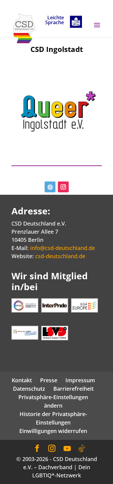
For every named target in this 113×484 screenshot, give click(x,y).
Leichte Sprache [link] (54, 20)
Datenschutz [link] (29, 388)
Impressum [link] (80, 380)
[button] (97, 29)
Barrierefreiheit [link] (73, 388)
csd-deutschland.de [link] (60, 256)
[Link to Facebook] (37, 448)
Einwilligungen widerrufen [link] (53, 430)
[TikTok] (82, 448)
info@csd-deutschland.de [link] (62, 248)
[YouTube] (67, 448)
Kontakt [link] (22, 380)
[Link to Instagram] (51, 448)
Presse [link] (48, 380)
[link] (24, 27)
